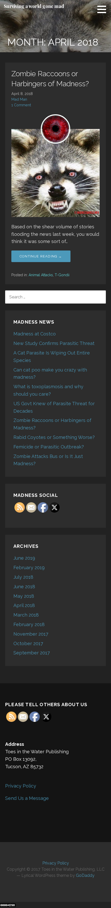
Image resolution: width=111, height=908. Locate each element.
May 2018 (23, 596)
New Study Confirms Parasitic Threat (53, 343)
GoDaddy (85, 875)
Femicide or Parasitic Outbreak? (48, 446)
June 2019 (24, 558)
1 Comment (21, 105)
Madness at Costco (34, 333)
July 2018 (23, 577)
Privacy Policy (20, 786)
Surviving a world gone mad (34, 6)
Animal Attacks (41, 275)
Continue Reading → (41, 256)
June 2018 (24, 586)
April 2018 (24, 605)
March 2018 (26, 615)
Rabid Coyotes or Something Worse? (54, 437)
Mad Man (19, 99)
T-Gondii (62, 275)
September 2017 (31, 652)
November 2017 (30, 634)
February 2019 (29, 567)
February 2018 (29, 624)
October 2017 (28, 643)
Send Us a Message (27, 798)
